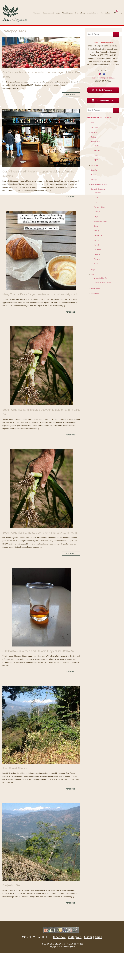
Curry (96, 202)
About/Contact (48, 13)
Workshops (95, 293)
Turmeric (97, 259)
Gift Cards (94, 165)
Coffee (93, 137)
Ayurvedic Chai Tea (101, 278)
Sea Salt (96, 245)
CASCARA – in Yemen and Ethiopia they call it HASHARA (38, 651)
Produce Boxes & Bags (99, 184)
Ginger (96, 216)
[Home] (15, 12)
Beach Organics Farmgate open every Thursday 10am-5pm (39, 532)
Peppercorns (98, 235)
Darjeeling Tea (11, 885)
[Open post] (41, 52)
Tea (92, 274)
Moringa (94, 179)
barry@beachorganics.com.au (103, 78)
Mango (96, 155)
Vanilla (96, 264)
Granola (94, 170)
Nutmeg (96, 231)
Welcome (36, 13)
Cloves (96, 197)
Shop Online (105, 13)
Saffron (96, 240)
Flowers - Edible (99, 207)
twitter (88, 937)
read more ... (71, 94)
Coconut (94, 132)
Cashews (96, 145)
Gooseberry (97, 150)
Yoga (58, 13)
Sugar (93, 269)
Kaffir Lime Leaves (100, 221)
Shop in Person (92, 13)
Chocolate (94, 127)
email (98, 937)
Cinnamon (97, 193)
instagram (74, 937)
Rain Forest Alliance (14, 768)
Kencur (96, 226)
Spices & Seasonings (98, 189)
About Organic (67, 13)
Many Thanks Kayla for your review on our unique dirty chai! (39, 294)
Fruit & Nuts (95, 142)
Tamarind (97, 254)
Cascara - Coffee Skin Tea (103, 283)
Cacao (93, 123)
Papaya (96, 160)
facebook (59, 937)
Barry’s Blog (80, 13)
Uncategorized (96, 288)
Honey (93, 175)
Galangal (97, 212)
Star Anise (97, 250)
